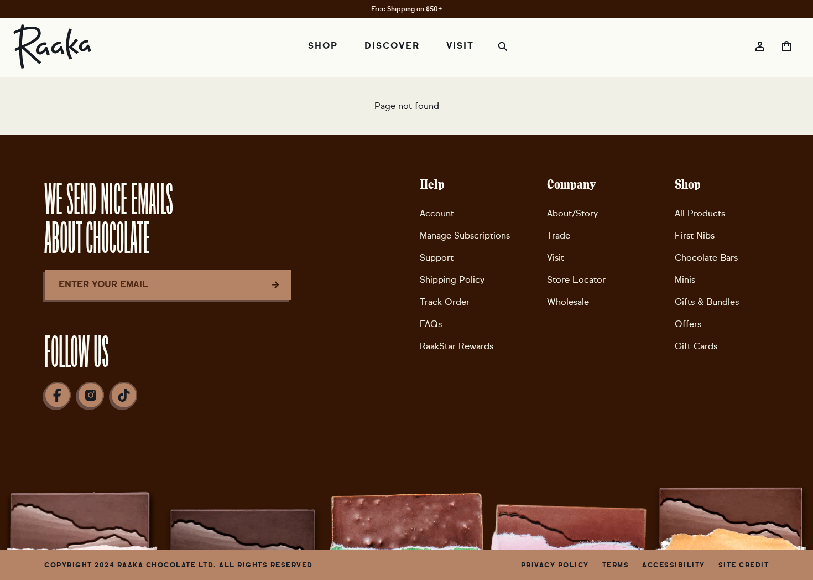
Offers (688, 324)
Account (437, 213)
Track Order (445, 302)
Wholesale (568, 302)
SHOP (323, 45)
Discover (392, 45)
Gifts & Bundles (707, 302)
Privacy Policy (555, 565)
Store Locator (576, 280)
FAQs (431, 324)
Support (437, 257)
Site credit (743, 565)
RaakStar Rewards (456, 346)
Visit (555, 257)
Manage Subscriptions (465, 235)
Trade (558, 235)
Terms (615, 565)
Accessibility (673, 565)
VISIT (460, 45)
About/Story (572, 213)
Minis (685, 280)
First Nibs (695, 235)
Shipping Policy (452, 280)
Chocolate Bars (706, 257)
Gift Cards (696, 346)
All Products (700, 213)
